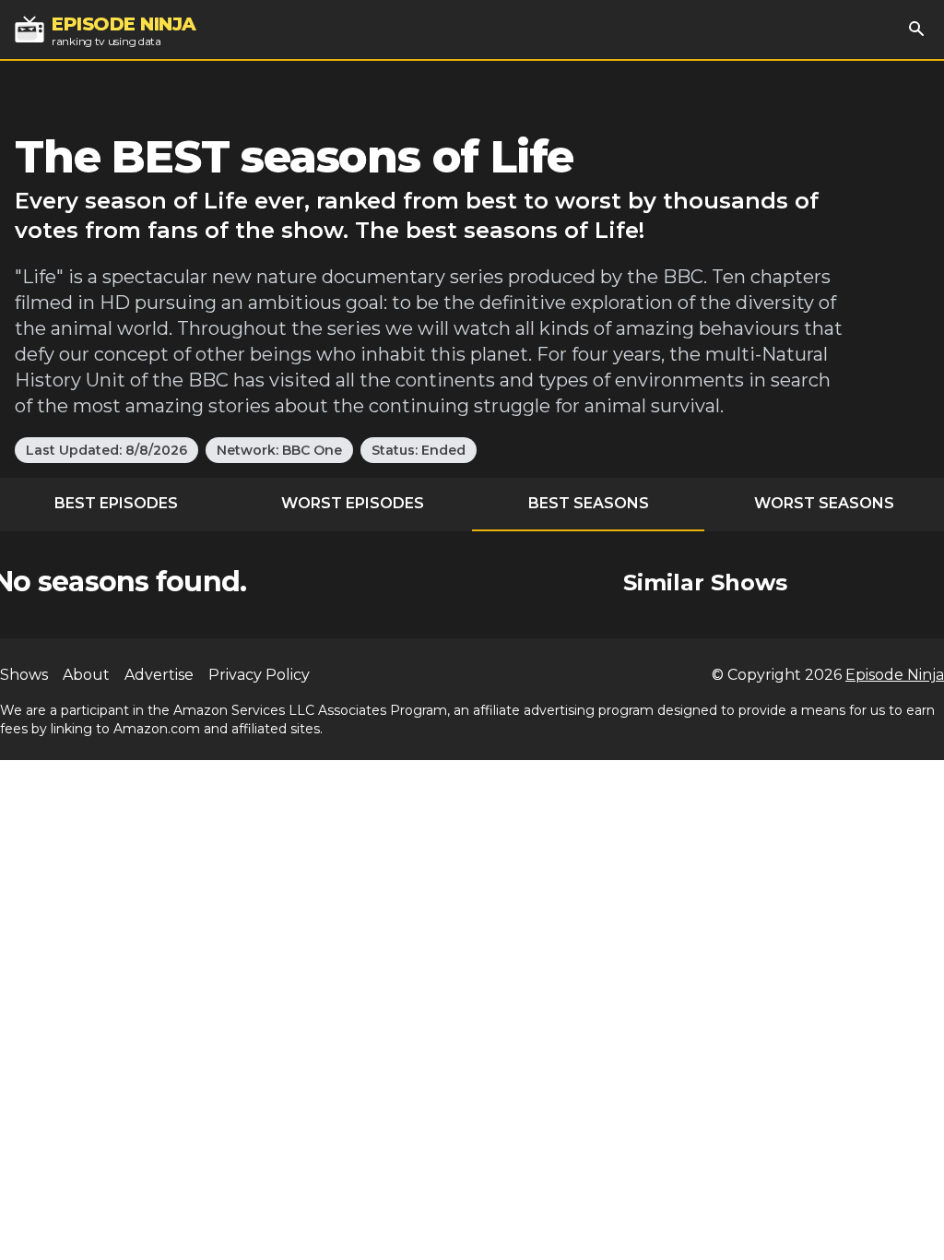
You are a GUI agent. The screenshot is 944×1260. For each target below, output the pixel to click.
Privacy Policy (259, 674)
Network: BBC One (279, 450)
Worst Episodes (352, 503)
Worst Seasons (824, 503)
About (86, 674)
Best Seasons (588, 503)
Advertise (159, 674)
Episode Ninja (894, 674)
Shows (24, 674)
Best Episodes (116, 503)
